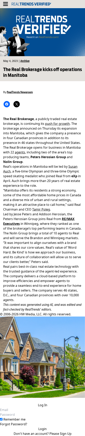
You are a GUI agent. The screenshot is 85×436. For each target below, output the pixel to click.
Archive (24, 61)
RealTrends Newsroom (20, 92)
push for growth (57, 123)
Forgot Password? (13, 424)
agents (20, 152)
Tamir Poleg (41, 209)
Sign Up (66, 433)
